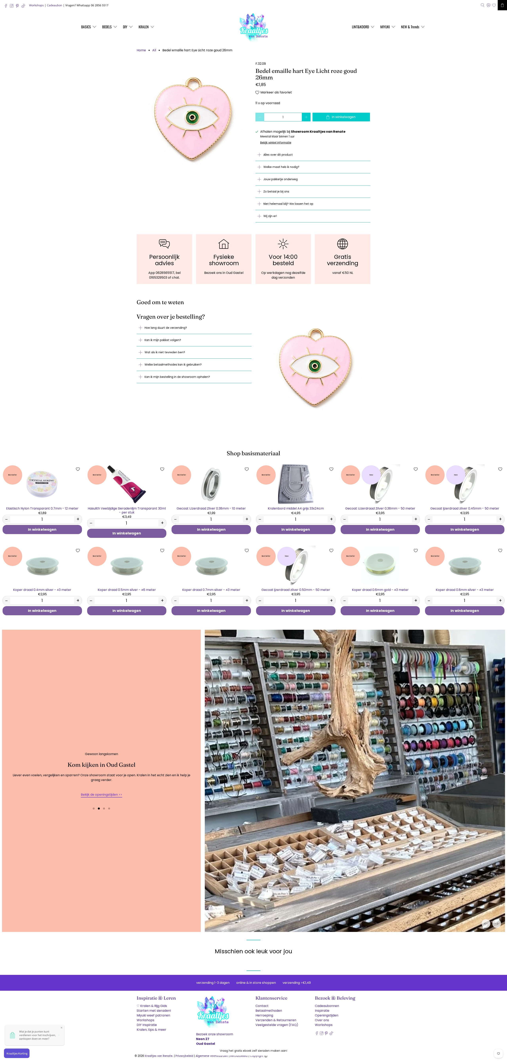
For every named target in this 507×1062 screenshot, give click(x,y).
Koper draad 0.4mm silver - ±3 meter (42, 590)
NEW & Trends (410, 26)
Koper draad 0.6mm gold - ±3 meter (380, 590)
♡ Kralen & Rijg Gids (152, 1006)
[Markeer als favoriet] (78, 469)
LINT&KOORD (360, 26)
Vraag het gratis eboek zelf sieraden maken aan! (253, 1051)
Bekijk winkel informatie (275, 143)
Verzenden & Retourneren (275, 1020)
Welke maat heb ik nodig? (281, 167)
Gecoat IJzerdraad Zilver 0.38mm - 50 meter (380, 508)
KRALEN (144, 26)
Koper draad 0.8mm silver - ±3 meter (465, 590)
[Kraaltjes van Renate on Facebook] (7, 7)
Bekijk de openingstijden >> (101, 794)
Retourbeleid (239, 1056)
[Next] (496, 923)
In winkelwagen (42, 529)
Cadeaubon (54, 5)
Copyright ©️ (259, 1056)
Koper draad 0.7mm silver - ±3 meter (211, 590)
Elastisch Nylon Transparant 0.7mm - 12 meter (42, 508)
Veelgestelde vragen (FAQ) (276, 1025)
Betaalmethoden (268, 1010)
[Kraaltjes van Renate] (253, 27)
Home (141, 50)
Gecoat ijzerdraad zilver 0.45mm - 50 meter (464, 508)
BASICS (86, 26)
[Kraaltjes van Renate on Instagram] (12, 7)
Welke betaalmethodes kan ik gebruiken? (173, 365)
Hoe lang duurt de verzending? (166, 328)
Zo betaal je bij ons (276, 191)
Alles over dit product (278, 155)
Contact (262, 1006)
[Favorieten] (494, 5)
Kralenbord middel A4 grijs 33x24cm (296, 508)
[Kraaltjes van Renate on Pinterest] (18, 7)
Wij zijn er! (270, 216)
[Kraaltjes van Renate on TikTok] (24, 7)
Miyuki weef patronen (153, 1015)
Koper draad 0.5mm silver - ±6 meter (127, 590)
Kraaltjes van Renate (158, 1056)
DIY (125, 26)
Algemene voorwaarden (212, 1056)
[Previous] (486, 923)
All (154, 50)
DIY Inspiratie (147, 1025)
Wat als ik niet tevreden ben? (165, 352)
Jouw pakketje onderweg (280, 179)
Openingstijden (326, 1015)
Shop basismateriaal (253, 453)
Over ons (322, 1020)
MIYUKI (385, 26)
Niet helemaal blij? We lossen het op (288, 204)
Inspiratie (322, 1010)
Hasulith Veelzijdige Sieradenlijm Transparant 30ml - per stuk (127, 510)
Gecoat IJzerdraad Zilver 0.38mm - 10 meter (211, 508)
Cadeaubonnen (327, 1006)
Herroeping (264, 1015)
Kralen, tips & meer (151, 1029)
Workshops (36, 5)
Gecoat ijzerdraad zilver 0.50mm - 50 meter (295, 590)
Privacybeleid (184, 1056)
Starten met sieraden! (154, 1010)
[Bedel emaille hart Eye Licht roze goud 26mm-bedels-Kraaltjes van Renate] (194, 118)
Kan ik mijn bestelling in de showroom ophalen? (177, 377)
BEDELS (107, 26)
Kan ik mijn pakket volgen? (163, 340)
